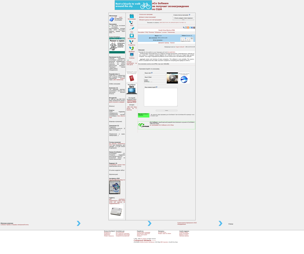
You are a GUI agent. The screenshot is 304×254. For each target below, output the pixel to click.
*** (114, 32)
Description (141, 32)
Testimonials (171, 32)
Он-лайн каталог (162, 232)
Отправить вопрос (183, 232)
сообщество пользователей (122, 236)
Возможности (107, 232)
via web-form (171, 52)
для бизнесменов (120, 232)
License (164, 32)
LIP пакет (118, 17)
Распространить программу (143, 232)
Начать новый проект (142, 234)
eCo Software (144, 238)
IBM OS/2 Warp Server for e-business (132, 108)
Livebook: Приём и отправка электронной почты (15, 224)
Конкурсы (139, 236)
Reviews (151, 32)
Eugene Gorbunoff (180, 46)
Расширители (132, 38)
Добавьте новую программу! (147, 17)
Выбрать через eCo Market (164, 233)
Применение (107, 234)
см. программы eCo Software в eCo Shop (162, 125)
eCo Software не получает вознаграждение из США (170, 6)
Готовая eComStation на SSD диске (132, 63)
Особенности (107, 233)
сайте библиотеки (118, 79)
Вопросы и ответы (183, 234)
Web (131, 32)
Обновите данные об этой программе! (150, 19)
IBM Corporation (164, 242)
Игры (131, 25)
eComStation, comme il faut (117, 164)
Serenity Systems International (147, 242)
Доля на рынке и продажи (116, 102)
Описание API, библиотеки (143, 233)
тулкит (122, 78)
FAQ (146, 32)
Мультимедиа (132, 19)
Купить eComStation (184, 233)
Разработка (131, 45)
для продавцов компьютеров (123, 234)
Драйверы (132, 51)
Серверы (132, 58)
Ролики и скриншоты (109, 236)
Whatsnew (158, 32)
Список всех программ (145, 14)
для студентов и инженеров (122, 233)
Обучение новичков (184, 236)
